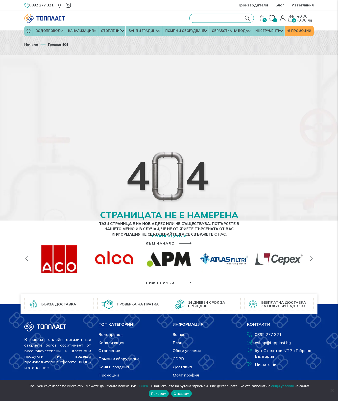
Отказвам (181, 394)
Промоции (108, 375)
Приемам (159, 394)
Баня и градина (143, 31)
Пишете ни (265, 364)
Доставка (182, 366)
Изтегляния (303, 5)
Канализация (81, 31)
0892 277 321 (268, 334)
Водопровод (48, 31)
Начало (28, 31)
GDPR (178, 358)
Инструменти (268, 31)
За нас (179, 334)
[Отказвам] (331, 390)
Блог (279, 5)
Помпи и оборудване (185, 31)
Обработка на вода (230, 31)
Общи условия (187, 350)
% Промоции (299, 31)
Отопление (111, 31)
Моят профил (186, 375)
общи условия (282, 386)
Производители (253, 5)
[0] (261, 18)
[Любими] (272, 18)
